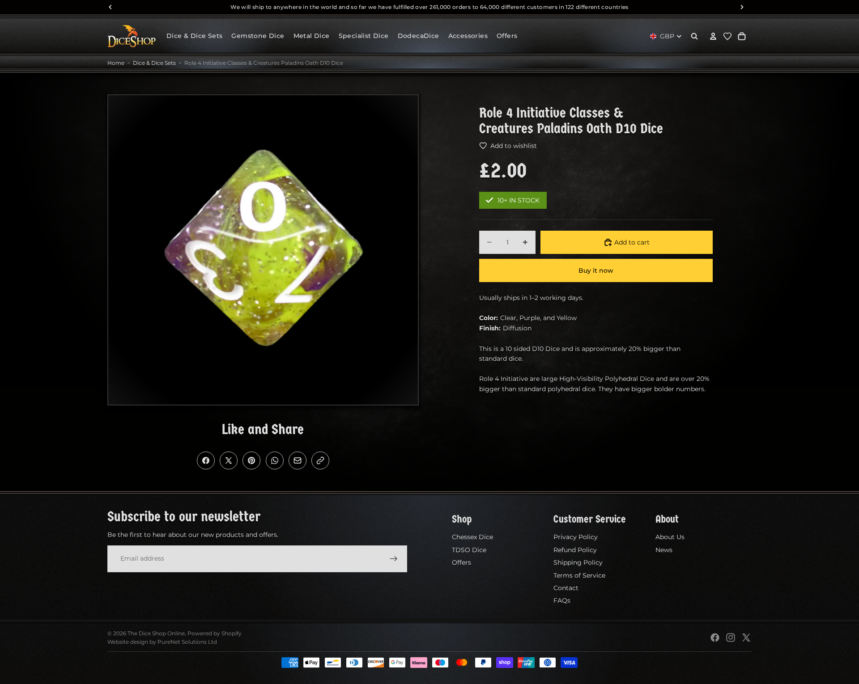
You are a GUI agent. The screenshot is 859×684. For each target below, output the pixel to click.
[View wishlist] (727, 36)
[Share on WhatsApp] (275, 460)
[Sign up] (393, 558)
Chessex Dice (472, 537)
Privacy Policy (575, 537)
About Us (670, 537)
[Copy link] (320, 460)
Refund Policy (575, 550)
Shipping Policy (578, 562)
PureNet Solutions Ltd (187, 641)
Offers (461, 562)
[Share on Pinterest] (251, 460)
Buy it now (595, 270)
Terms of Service (579, 575)
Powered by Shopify (214, 633)
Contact (565, 588)
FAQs (561, 600)
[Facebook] (715, 637)
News (663, 550)
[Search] (694, 36)
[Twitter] (746, 637)
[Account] (713, 36)
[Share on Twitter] (229, 460)
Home (115, 62)
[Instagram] (730, 637)
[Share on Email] (297, 460)
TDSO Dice (469, 550)
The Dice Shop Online (156, 633)
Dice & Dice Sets (154, 62)
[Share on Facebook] (206, 460)
